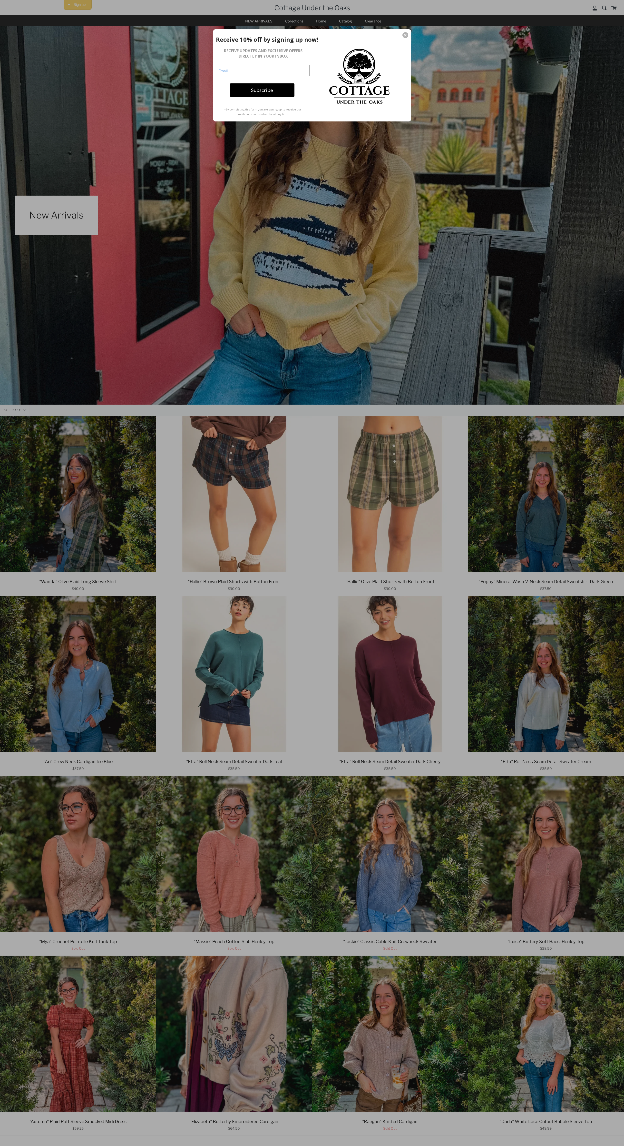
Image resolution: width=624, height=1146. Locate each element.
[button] (405, 35)
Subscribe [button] (262, 90)
